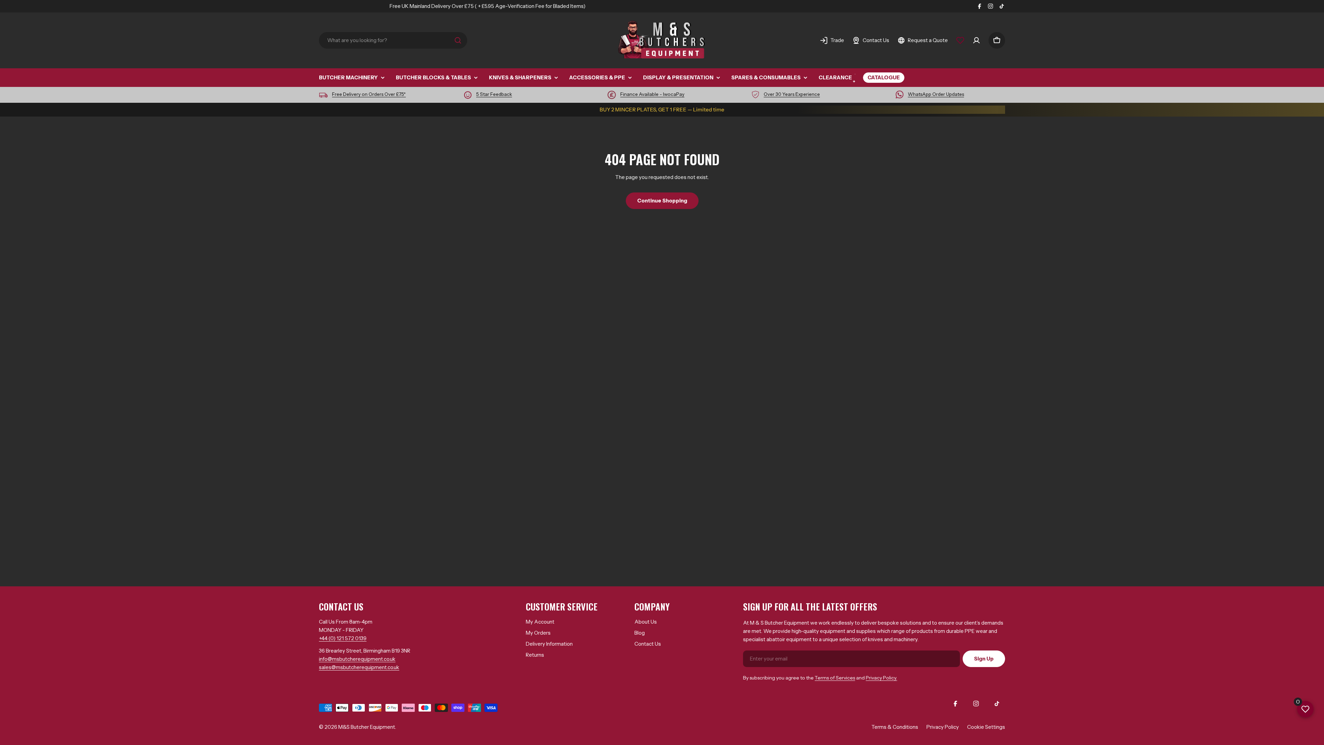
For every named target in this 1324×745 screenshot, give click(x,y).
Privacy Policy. (881, 678)
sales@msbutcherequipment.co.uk (359, 667)
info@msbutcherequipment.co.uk (357, 659)
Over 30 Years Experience (792, 94)
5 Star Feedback (494, 94)
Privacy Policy (942, 727)
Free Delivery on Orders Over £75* (369, 94)
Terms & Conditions (894, 727)
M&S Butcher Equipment (366, 727)
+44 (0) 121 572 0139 (343, 638)
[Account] (976, 40)
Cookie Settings (986, 727)
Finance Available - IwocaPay (652, 94)
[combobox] (393, 40)
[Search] (458, 40)
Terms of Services (835, 678)
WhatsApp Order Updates (936, 94)
